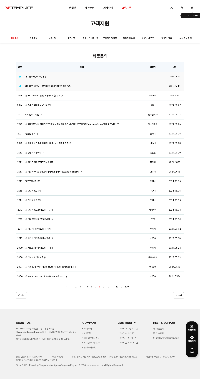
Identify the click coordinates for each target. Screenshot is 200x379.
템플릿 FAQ (166, 38)
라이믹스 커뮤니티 (127, 343)
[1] (37, 133)
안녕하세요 (32, 191)
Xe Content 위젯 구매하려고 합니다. (44, 95)
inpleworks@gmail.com (167, 338)
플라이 (153, 133)
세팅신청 (52, 38)
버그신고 (71, 38)
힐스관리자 (153, 114)
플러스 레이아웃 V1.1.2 (37, 105)
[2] (49, 105)
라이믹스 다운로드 (127, 328)
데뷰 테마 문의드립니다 (38, 229)
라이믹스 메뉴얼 (126, 338)
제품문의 (14, 38)
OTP (153, 219)
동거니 (153, 181)
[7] (43, 152)
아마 (153, 105)
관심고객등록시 (34, 152)
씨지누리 (153, 210)
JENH (153, 143)
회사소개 (88, 328)
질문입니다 (30, 133)
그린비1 (153, 191)
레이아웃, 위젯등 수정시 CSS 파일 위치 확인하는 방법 (48, 86)
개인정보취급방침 (91, 338)
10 (108, 286)
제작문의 (89, 7)
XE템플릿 (19, 8)
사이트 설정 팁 (186, 38)
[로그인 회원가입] (192, 8)
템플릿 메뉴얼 (129, 38)
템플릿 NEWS (148, 38)
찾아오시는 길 (90, 347)
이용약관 (88, 333)
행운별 (153, 152)
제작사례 (108, 7)
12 (117, 286)
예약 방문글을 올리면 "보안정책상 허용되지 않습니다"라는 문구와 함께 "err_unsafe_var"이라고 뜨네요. (72, 124)
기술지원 (33, 38)
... (76, 286)
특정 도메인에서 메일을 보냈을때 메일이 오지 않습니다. (51, 267)
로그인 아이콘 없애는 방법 (39, 238)
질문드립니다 (31, 181)
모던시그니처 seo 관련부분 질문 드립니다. (46, 276)
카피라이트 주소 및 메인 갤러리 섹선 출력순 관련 (48, 143)
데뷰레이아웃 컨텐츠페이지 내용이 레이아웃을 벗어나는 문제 (53, 171)
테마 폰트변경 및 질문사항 (39, 219)
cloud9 (152, 95)
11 (112, 286)
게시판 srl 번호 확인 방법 (35, 76)
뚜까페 (153, 162)
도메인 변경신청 (110, 38)
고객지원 (126, 7)
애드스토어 (153, 257)
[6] (39, 200)
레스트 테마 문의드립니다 (38, 162)
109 (127, 286)
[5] (62, 95)
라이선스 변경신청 (90, 38)
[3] (41, 114)
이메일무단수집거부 (92, 343)
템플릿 (72, 7)
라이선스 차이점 (32, 114)
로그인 (187, 15)
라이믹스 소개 (125, 333)
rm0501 (153, 238)
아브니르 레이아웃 (35, 257)
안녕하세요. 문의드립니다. (39, 210)
